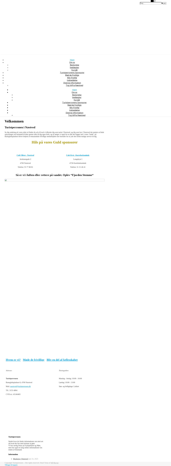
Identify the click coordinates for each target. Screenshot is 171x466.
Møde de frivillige (33, 359)
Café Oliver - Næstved (25, 155)
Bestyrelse (74, 65)
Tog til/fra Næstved (74, 85)
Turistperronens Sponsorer (72, 72)
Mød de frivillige (72, 75)
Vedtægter (74, 67)
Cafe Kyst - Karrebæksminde (77, 155)
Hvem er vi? (13, 359)
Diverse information (72, 83)
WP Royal (54, 463)
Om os (72, 62)
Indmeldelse (72, 80)
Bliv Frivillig (72, 77)
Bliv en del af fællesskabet (62, 359)
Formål (74, 70)
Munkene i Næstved (20, 459)
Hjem (72, 60)
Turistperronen (11, 5)
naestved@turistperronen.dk (20, 386)
